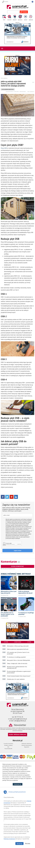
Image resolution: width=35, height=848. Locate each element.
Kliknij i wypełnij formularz (17, 734)
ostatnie (6, 642)
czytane (29, 642)
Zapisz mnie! (17, 550)
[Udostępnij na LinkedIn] (16, 496)
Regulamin (26, 747)
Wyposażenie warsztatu (8, 89)
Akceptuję (19, 843)
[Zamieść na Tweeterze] (7, 496)
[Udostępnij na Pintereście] (12, 496)
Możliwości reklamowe (27, 743)
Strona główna (4, 78)
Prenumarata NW (8, 748)
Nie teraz (27, 843)
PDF (33, 82)
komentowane (17, 642)
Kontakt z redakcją (8, 745)
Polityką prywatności (9, 839)
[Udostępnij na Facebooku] (3, 496)
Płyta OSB (4, 148)
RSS (8, 747)
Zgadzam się (18, 784)
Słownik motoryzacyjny (27, 745)
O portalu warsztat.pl (8, 743)
